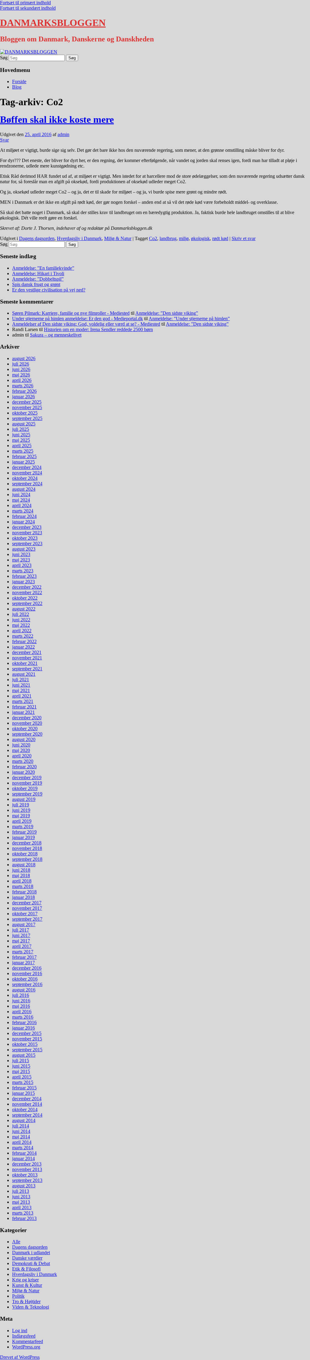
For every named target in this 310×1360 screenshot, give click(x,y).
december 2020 (26, 717)
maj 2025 (21, 440)
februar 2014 (24, 1153)
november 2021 (27, 657)
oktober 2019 (25, 788)
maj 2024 (21, 500)
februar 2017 (24, 957)
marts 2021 (22, 701)
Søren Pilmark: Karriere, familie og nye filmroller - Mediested (71, 313)
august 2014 (23, 1120)
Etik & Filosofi (26, 1268)
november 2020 (27, 723)
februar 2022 (24, 641)
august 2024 (23, 489)
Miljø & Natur (117, 238)
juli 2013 (20, 1191)
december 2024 (26, 467)
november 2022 (27, 592)
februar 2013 (24, 1218)
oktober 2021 (25, 663)
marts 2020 (22, 761)
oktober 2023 (25, 538)
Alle (16, 1241)
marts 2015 (22, 1082)
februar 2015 (24, 1087)
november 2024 (27, 472)
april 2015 (21, 1076)
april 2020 (21, 755)
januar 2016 (23, 1027)
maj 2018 (21, 875)
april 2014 (21, 1142)
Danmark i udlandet (31, 1252)
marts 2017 (22, 951)
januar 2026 (23, 396)
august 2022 (23, 608)
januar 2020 (23, 772)
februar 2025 (24, 456)
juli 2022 (20, 614)
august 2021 (23, 674)
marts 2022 (22, 636)
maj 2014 (21, 1136)
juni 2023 (21, 554)
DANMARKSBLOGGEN (53, 22)
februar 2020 (24, 766)
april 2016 (21, 1011)
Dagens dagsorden (36, 238)
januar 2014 (23, 1158)
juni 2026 (21, 369)
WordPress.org (26, 1346)
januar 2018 (23, 897)
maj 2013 (21, 1202)
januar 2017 (23, 962)
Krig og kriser (25, 1279)
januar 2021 (23, 712)
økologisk (200, 238)
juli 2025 (20, 429)
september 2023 (27, 543)
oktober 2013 (25, 1174)
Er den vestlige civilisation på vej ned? (48, 289)
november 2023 (27, 532)
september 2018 (27, 859)
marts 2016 (22, 1017)
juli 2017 (20, 929)
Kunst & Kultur (27, 1285)
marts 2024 (22, 510)
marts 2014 (22, 1147)
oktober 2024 (25, 478)
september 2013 (27, 1180)
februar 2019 (24, 832)
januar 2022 (23, 646)
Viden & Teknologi (30, 1307)
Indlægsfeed (23, 1336)
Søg (4, 57)
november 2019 (27, 783)
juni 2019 (21, 810)
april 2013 (21, 1207)
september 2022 (27, 603)
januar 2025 (23, 461)
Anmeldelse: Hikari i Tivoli (38, 273)
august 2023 (23, 548)
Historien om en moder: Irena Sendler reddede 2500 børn (98, 329)
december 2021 (26, 652)
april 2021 (21, 695)
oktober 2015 (25, 1044)
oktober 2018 (25, 853)
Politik (18, 1296)
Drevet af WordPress (20, 1357)
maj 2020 (21, 750)
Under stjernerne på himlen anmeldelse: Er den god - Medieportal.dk (77, 318)
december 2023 (26, 527)
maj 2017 (21, 940)
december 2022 (26, 587)
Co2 (153, 238)
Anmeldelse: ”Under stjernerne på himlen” (189, 318)
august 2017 (23, 924)
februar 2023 (24, 576)
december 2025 (26, 402)
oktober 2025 (25, 412)
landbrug (168, 238)
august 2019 (23, 799)
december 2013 (26, 1163)
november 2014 (27, 1104)
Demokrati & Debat (31, 1263)
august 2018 (23, 864)
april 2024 (21, 505)
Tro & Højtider (26, 1301)
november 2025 (27, 407)
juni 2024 (21, 494)
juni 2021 (21, 685)
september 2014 (27, 1115)
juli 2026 (20, 363)
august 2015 (23, 1055)
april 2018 (21, 880)
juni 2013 (21, 1196)
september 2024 (27, 483)
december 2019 (26, 777)
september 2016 (27, 984)
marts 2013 (22, 1212)
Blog (16, 86)
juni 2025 (21, 434)
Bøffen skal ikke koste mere (57, 119)
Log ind (19, 1330)
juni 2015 (21, 1066)
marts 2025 (22, 451)
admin (63, 134)
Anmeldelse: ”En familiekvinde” (43, 268)
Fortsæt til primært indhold (25, 2)
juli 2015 (20, 1060)
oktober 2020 (25, 728)
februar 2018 (24, 891)
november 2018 (27, 848)
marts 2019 (22, 826)
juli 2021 (20, 679)
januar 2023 (23, 581)
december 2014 (26, 1098)
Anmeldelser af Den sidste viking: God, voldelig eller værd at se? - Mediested (86, 324)
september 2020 (27, 734)
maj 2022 (21, 625)
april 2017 (21, 946)
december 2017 (26, 902)
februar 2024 (24, 516)
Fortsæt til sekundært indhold (28, 8)
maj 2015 (21, 1071)
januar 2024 (23, 521)
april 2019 (21, 821)
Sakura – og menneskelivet (55, 334)
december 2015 (26, 1033)
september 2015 (27, 1049)
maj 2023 (21, 559)
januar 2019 (23, 837)
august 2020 (23, 739)
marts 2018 (22, 886)
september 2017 (27, 919)
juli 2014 (20, 1125)
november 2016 (27, 973)
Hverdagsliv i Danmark (79, 238)
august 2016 (23, 989)
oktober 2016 (25, 978)
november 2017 (27, 908)
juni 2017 (21, 935)
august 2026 (23, 358)
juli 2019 (20, 804)
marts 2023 (22, 570)
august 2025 (23, 423)
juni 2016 (21, 1000)
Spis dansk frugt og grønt (36, 284)
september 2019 (27, 793)
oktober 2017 (25, 913)
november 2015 (27, 1038)
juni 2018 (21, 870)
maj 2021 (21, 690)
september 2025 (27, 418)
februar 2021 (24, 706)
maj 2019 (21, 815)
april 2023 (21, 565)
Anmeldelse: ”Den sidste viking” (166, 313)
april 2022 (21, 630)
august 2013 (23, 1185)
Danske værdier (27, 1258)
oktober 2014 (25, 1109)
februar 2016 (24, 1022)
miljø (184, 238)
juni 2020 (21, 744)
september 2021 (27, 668)
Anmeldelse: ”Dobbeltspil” (38, 278)
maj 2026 (21, 374)
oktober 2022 (25, 597)
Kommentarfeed (27, 1341)
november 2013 (27, 1169)
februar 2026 (24, 391)
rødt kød (220, 238)
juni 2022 (21, 619)
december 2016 (26, 968)
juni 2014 (21, 1131)
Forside (19, 81)
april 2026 (21, 380)
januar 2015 (23, 1093)
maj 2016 (21, 1006)
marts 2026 (22, 385)
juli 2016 (20, 995)
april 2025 (21, 445)
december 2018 (26, 842)
